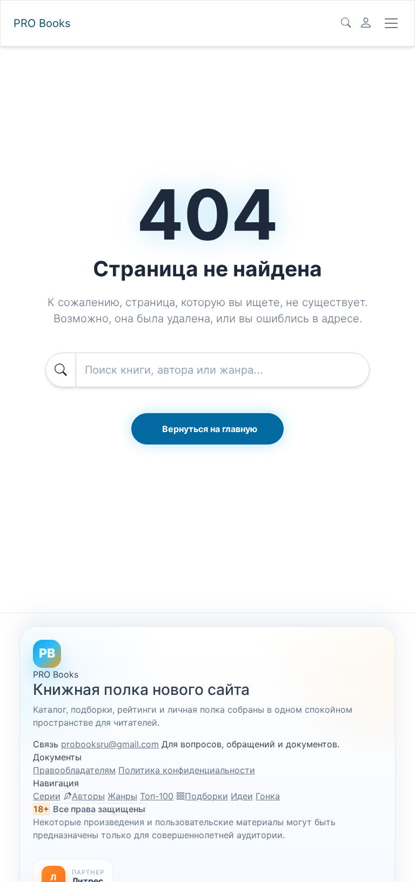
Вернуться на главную (209, 428)
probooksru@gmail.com (110, 744)
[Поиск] (346, 23)
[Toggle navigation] (391, 23)
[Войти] (365, 23)
